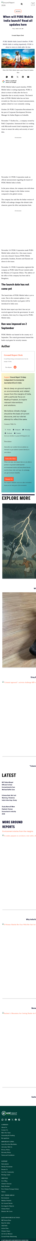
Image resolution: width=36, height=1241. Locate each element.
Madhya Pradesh (6, 1200)
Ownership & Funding (8, 1135)
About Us (4, 1127)
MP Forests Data (6, 1220)
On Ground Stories (6, 1203)
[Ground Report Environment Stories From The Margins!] (9, 4)
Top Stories (18, 11)
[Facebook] (16, 1120)
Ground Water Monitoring (9, 1236)
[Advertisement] (18, 157)
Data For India (5, 1223)
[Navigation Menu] (33, 4)
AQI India (4, 1225)
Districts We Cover (7, 1211)
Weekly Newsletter (6, 1167)
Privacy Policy (5, 1150)
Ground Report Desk (18, 35)
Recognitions (5, 1138)
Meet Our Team (6, 1133)
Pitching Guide (5, 1175)
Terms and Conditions (7, 1155)
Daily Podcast (5, 1186)
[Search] (22, 4)
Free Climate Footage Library (10, 1189)
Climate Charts (5, 1231)
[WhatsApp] (2, 1120)
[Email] (15, 367)
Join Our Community (7, 1172)
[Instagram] (6, 1120)
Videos (3, 1192)
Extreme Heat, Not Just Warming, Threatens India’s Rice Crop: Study (9, 797)
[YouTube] (9, 1120)
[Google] (19, 1120)
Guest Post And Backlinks (9, 1144)
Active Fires (4, 1228)
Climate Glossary (6, 1184)
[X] (12, 1120)
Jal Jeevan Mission (7, 1234)
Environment (5, 1198)
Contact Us (4, 1130)
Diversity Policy (6, 1152)
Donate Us (4, 1169)
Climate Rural (5, 1209)
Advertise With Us (6, 1147)
